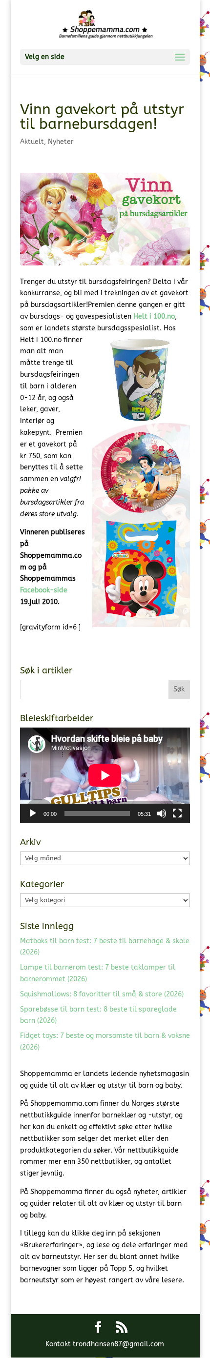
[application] (105, 775)
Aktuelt (32, 142)
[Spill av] (33, 813)
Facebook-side (43, 590)
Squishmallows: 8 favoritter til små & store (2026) (102, 994)
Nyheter (61, 142)
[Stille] (162, 813)
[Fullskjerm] (177, 813)
